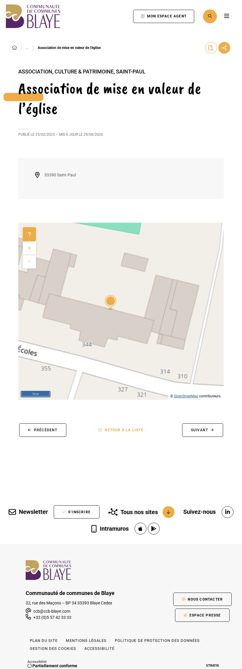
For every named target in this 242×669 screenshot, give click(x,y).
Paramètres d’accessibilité (122, 16)
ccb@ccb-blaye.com (51, 611)
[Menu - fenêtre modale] (226, 16)
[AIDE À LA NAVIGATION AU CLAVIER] (29, 234)
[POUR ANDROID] (154, 528)
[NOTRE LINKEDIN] (227, 512)
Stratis (212, 666)
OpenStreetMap (186, 396)
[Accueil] (14, 47)
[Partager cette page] (224, 48)
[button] (210, 16)
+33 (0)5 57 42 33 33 (52, 617)
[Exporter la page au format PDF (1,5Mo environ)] (211, 48)
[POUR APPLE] (140, 528)
